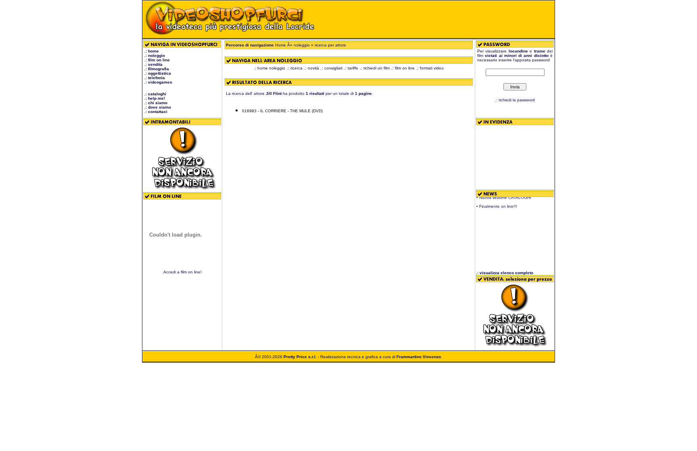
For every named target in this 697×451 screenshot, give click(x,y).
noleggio (302, 45)
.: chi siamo (155, 103)
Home (280, 45)
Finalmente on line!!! (498, 204)
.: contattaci (155, 111)
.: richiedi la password (515, 100)
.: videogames (158, 82)
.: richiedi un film (375, 68)
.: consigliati (331, 68)
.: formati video (430, 68)
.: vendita (153, 64)
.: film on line (157, 60)
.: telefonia (154, 78)
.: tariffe (351, 68)
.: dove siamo (157, 107)
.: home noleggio (269, 68)
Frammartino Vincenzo (418, 357)
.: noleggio (154, 55)
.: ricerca (295, 68)
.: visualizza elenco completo (504, 273)
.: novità (311, 68)
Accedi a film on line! (182, 272)
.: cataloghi (155, 94)
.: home (151, 51)
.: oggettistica (157, 73)
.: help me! (154, 98)
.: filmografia (156, 69)
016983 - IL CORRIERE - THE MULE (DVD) (282, 111)
